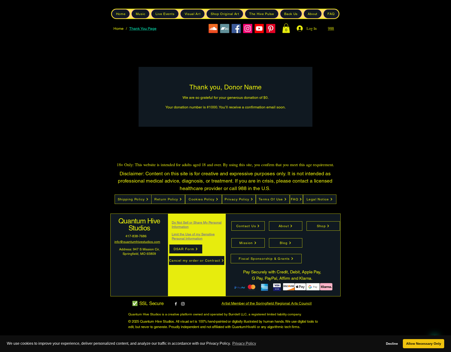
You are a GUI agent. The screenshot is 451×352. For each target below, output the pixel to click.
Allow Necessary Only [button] (423, 343)
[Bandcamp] (224, 28)
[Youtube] (259, 28)
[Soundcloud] (213, 28)
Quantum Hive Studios (139, 224)
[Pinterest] (270, 28)
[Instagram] (247, 28)
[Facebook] (236, 28)
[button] (291, 13)
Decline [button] (392, 343)
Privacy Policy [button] (244, 343)
